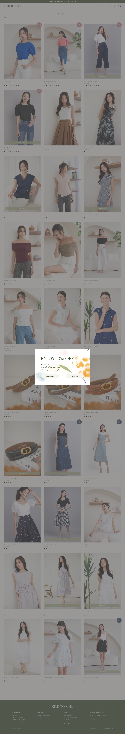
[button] (50, 376)
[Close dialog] (88, 350)
